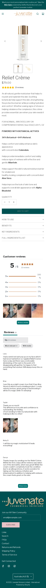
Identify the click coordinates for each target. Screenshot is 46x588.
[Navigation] (2, 14)
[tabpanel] (23, 413)
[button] (5, 41)
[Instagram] (9, 566)
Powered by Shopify (23, 585)
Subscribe (10, 525)
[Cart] (43, 14)
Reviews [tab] (10, 332)
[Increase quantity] (13, 202)
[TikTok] (14, 566)
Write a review (23, 322)
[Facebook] (3, 566)
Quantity (7, 197)
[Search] (37, 14)
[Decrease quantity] (4, 202)
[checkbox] (27, 346)
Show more (23, 486)
